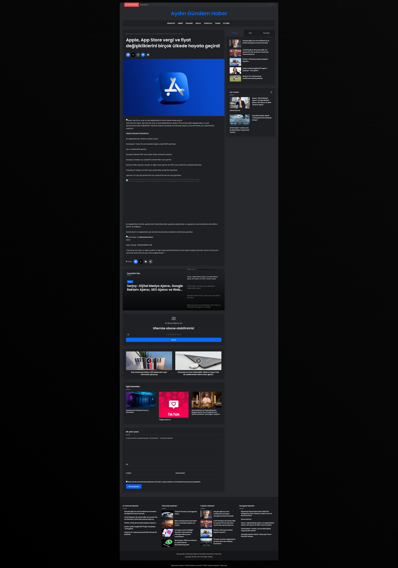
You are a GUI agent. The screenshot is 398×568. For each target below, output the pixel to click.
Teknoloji (208, 23)
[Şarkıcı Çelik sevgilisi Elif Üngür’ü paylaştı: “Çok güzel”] (235, 70)
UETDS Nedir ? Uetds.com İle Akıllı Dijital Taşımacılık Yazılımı (152, 288)
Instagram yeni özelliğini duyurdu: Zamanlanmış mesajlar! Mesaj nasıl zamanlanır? (184, 533)
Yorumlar (266, 33)
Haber (180, 23)
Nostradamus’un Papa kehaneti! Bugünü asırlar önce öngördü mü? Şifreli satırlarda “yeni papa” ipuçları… (206, 412)
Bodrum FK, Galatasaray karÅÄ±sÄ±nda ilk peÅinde (253, 77)
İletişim (226, 23)
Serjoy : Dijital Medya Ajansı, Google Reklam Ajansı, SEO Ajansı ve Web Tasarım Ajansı (167, 4)
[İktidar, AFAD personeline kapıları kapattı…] (235, 62)
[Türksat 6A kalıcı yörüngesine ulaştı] (167, 514)
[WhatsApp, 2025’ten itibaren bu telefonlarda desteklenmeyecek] (167, 543)
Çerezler (199, 565)
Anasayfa (171, 23)
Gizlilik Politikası (190, 565)
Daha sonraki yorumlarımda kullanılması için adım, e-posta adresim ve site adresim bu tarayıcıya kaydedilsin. (164, 482)
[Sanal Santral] (240, 102)
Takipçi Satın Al (165, 420)
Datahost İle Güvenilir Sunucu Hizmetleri (137, 411)
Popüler (235, 33)
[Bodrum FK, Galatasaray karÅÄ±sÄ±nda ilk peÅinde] (235, 78)
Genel (130, 281)
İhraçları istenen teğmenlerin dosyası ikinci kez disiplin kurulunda (224, 541)
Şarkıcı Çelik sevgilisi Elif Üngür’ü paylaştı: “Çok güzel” (255, 69)
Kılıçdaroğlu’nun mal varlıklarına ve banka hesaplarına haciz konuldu (256, 42)
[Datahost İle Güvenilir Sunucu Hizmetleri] (141, 400)
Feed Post (218, 554)
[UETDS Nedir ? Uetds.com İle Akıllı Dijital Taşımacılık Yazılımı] (240, 120)
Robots (196, 554)
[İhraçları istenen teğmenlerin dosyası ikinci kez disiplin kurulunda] (206, 542)
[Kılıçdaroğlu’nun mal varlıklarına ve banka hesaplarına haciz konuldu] (235, 43)
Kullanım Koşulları (213, 565)
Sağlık (198, 23)
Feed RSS (202, 554)
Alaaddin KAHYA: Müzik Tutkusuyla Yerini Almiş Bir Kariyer (262, 118)
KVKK (205, 565)
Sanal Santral (235, 110)
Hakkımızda (174, 565)
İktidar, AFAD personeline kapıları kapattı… (223, 531)
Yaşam (217, 23)
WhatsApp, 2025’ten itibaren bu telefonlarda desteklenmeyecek (186, 542)
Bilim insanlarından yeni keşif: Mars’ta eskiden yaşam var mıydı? (186, 523)
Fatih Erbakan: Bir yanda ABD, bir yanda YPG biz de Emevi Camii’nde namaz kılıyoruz (255, 52)
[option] (174, 289)
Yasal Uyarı (223, 565)
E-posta (129, 473)
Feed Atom (210, 554)
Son (250, 33)
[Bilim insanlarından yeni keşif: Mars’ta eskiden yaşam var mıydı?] (167, 524)
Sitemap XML (181, 554)
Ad (127, 464)
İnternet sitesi (180, 473)
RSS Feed (189, 554)
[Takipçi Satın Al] (174, 405)
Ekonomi (189, 23)
